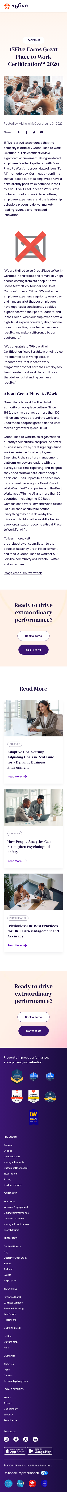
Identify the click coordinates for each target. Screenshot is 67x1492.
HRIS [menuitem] (6, 1347)
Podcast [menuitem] (8, 1269)
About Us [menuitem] (9, 1364)
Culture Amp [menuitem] (10, 1341)
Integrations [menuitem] (10, 1173)
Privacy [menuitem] (8, 1403)
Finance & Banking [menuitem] (14, 1308)
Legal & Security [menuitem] (14, 1389)
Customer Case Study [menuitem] (15, 1257)
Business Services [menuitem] (13, 1302)
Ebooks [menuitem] (7, 1263)
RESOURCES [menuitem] (10, 1238)
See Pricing (33, 649)
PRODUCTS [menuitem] (10, 1136)
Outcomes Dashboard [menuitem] (16, 1168)
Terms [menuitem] (7, 1397)
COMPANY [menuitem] (9, 1355)
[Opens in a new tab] (6, 1439)
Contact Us (33, 1031)
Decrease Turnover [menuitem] (14, 1218)
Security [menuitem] (8, 1414)
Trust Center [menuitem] (11, 1420)
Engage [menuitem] (8, 1150)
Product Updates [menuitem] (13, 1185)
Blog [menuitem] (6, 1252)
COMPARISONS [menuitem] (12, 1327)
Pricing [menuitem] (7, 1179)
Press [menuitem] (6, 1369)
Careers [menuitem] (8, 1375)
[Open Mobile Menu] (61, 6)
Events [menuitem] (7, 1274)
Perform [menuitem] (8, 1145)
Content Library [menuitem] (12, 1246)
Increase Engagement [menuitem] (16, 1207)
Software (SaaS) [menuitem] (13, 1297)
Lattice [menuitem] (7, 1336)
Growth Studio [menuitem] (11, 1230)
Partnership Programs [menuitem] (16, 1381)
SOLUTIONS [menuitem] (10, 1193)
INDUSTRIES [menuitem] (10, 1288)
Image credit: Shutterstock (23, 573)
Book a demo (33, 636)
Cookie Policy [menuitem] (10, 1408)
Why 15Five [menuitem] (9, 1201)
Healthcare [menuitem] (10, 1319)
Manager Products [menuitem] (14, 1162)
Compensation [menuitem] (12, 1156)
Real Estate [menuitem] (10, 1314)
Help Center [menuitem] (10, 1280)
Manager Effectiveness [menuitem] (16, 1224)
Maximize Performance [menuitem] (16, 1212)
